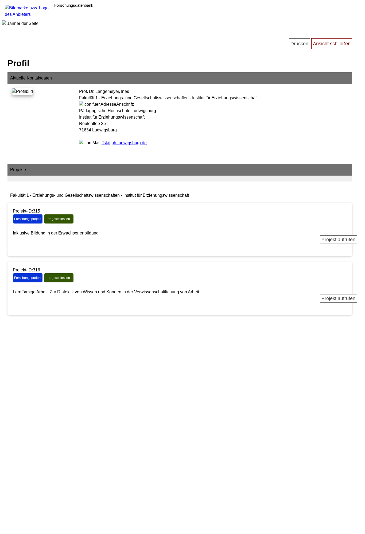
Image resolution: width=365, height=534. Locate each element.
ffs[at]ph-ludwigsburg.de (124, 143)
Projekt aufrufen (338, 239)
